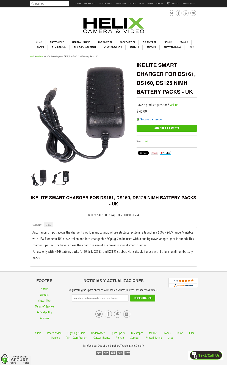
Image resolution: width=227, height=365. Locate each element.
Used (191, 47)
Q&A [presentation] (48, 224)
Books (40, 47)
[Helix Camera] (113, 26)
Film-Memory (59, 47)
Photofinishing (172, 47)
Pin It (154, 153)
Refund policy (89, 3)
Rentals (134, 47)
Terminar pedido (188, 3)
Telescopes (149, 42)
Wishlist (159, 3)
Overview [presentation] (36, 224)
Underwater (105, 42)
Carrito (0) (175, 3)
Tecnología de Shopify (132, 346)
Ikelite (147, 141)
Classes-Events (113, 47)
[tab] (37, 224)
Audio (39, 42)
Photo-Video (57, 42)
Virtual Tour (121, 3)
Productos (39, 56)
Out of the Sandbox (108, 346)
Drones (184, 42)
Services (151, 47)
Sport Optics (127, 42)
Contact (133, 3)
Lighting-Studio (81, 42)
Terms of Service (105, 3)
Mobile (168, 42)
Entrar (150, 3)
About (141, 3)
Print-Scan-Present (85, 47)
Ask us (174, 104)
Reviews (78, 3)
